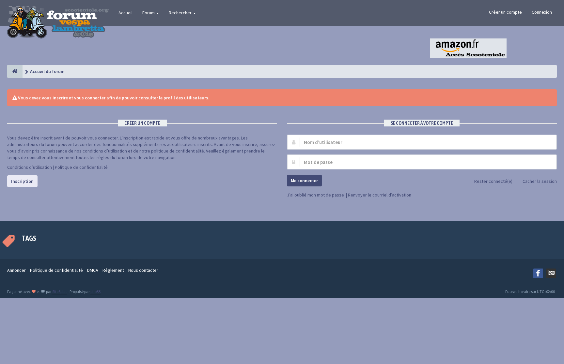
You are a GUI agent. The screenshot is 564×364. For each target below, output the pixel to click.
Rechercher (181, 13)
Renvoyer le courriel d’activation (379, 195)
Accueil (125, 13)
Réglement (113, 270)
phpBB (95, 291)
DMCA (92, 270)
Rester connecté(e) (493, 181)
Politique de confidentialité (81, 167)
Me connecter (304, 180)
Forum (149, 13)
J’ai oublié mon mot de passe (315, 195)
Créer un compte (505, 12)
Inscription (22, 181)
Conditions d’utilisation (29, 167)
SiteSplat (59, 291)
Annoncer (16, 270)
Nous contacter (143, 270)
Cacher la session (540, 181)
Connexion (542, 12)
